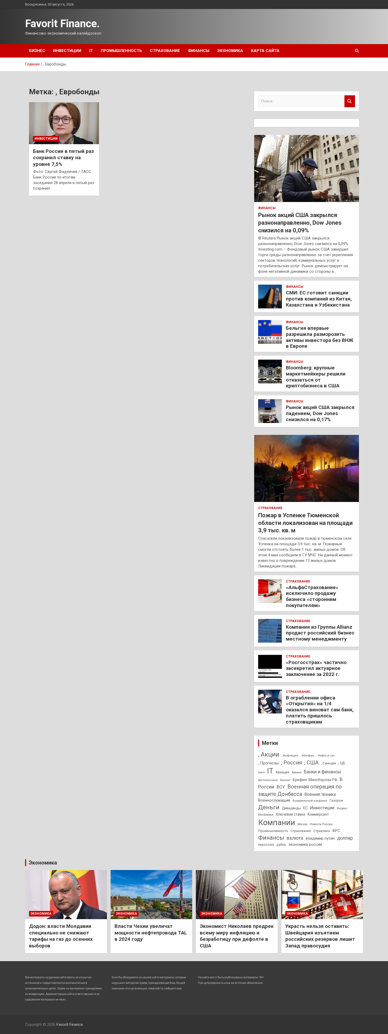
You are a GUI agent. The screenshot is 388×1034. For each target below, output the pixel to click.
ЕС (305, 808)
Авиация (282, 772)
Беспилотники (268, 780)
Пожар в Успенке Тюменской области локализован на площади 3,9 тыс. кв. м (305, 523)
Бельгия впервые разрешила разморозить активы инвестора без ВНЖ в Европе (319, 337)
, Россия (291, 762)
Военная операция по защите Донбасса (300, 790)
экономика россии (305, 844)
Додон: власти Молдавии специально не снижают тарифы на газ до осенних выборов (61, 936)
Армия (296, 772)
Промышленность (121, 50)
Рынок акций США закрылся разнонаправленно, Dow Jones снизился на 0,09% (300, 222)
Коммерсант (318, 814)
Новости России (321, 824)
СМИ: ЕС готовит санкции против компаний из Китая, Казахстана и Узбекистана (319, 299)
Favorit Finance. (62, 23)
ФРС (336, 831)
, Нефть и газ (325, 755)
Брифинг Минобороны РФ (315, 780)
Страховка (321, 831)
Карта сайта (265, 50)
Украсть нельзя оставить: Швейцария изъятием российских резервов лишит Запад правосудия (320, 936)
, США (311, 763)
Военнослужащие (274, 800)
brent (261, 772)
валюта (295, 838)
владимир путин (320, 838)
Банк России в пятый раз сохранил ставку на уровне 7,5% (63, 157)
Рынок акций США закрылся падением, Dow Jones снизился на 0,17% (320, 413)
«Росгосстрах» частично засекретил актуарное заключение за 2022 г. (316, 668)
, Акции (268, 754)
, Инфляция (290, 755)
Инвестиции (67, 50)
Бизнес (37, 50)
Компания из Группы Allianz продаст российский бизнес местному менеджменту (320, 633)
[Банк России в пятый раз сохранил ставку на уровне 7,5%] (64, 123)
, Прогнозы (268, 763)
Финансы (198, 50)
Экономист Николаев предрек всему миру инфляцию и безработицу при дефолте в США (236, 936)
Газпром (336, 800)
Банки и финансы (322, 771)
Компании (276, 822)
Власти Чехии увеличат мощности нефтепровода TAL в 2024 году (151, 932)
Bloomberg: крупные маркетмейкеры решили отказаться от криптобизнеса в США (316, 377)
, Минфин (307, 755)
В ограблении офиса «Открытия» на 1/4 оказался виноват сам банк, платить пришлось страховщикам (320, 710)
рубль (281, 845)
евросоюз (266, 845)
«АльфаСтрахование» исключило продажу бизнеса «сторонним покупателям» (312, 596)
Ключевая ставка (290, 814)
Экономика (230, 50)
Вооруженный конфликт (310, 800)
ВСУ (281, 786)
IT (91, 50)
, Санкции (328, 763)
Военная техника (320, 794)
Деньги (269, 807)
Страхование (165, 50)
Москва (302, 824)
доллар (345, 838)
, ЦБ (341, 763)
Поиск (349, 101)
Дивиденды (291, 808)
